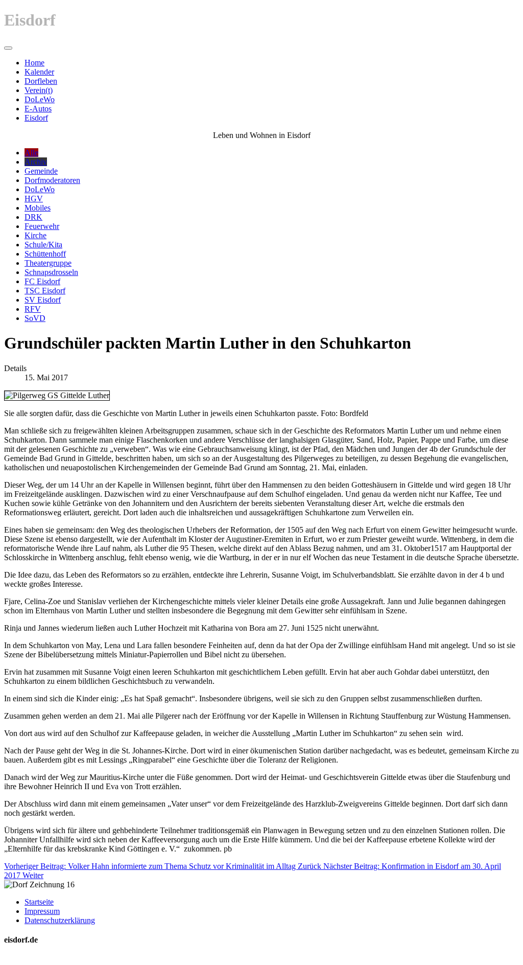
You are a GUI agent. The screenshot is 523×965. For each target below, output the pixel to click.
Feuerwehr (42, 226)
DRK (33, 217)
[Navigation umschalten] (8, 48)
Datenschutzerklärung (60, 920)
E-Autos (38, 108)
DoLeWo (40, 99)
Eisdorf (36, 117)
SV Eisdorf (43, 299)
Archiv (36, 161)
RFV (33, 309)
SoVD (35, 318)
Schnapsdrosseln (51, 272)
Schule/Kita (43, 244)
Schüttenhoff (45, 253)
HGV (34, 198)
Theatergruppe (48, 263)
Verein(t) (39, 90)
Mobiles (38, 207)
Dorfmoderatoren (52, 180)
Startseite (39, 902)
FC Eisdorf (42, 281)
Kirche (35, 235)
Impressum (42, 911)
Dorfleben (41, 81)
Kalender (39, 71)
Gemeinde (41, 171)
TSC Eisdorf (45, 290)
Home (34, 62)
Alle (31, 152)
